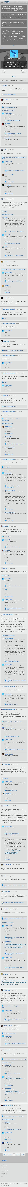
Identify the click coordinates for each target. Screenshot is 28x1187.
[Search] (26, 2)
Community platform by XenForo (14, 1183)
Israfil (4, 150)
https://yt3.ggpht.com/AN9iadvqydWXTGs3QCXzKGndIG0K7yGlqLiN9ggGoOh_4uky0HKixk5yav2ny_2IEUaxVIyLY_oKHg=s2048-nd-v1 (15, 946)
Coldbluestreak (8, 1143)
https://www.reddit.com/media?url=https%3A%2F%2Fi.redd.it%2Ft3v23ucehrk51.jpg (15, 1093)
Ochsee (5, 85)
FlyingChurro (7, 909)
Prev (5, 1154)
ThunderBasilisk (7, 864)
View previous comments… (8, 110)
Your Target (6, 99)
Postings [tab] (21, 80)
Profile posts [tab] (4, 80)
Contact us (3, 1167)
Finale (4, 876)
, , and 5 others (14, 968)
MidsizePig (6, 526)
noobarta (5, 262)
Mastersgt (6, 341)
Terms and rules (4, 1170)
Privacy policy (4, 1173)
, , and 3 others (15, 171)
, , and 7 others (14, 281)
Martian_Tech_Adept (9, 709)
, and (9, 94)
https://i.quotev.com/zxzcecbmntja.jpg (13, 1078)
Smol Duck (7, 138)
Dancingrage (8, 185)
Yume (4, 199)
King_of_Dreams (7, 1025)
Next (23, 1154)
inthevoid (7, 1122)
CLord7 (5, 298)
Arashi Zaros (6, 805)
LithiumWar (6, 764)
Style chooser (4, 1165)
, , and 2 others (13, 134)
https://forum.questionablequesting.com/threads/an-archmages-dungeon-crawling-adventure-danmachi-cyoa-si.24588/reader (14, 982)
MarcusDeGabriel (8, 1105)
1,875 (3, 72)
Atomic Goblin (8, 436)
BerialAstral (6, 1050)
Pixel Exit (7, 1185)
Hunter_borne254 (9, 174)
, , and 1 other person (14, 750)
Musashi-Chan (8, 113)
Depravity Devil (8, 426)
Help (2, 1176)
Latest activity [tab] (13, 80)
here (15, 10)
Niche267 (5, 395)
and (10, 107)
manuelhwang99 (8, 614)
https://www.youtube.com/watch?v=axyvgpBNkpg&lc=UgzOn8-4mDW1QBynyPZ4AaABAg (12, 852)
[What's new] (23, 2)
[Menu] (2, 2)
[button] (15, 2)
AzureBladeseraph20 (9, 309)
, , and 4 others (15, 680)
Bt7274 (5, 568)
